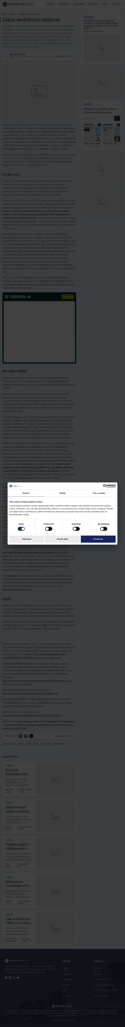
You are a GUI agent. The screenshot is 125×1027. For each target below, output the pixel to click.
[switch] (48, 529)
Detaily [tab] (63, 493)
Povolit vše (98, 539)
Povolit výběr (62, 539)
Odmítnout (26, 539)
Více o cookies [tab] (99, 493)
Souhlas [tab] (25, 493)
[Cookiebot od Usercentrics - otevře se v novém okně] (105, 486)
